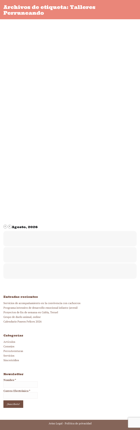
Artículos (9, 342)
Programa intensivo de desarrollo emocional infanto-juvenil (40, 308)
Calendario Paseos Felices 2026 (22, 321)
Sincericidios (11, 360)
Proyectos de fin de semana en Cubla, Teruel (30, 312)
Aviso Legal (55, 423)
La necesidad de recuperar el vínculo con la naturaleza (70, 189)
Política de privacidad (78, 423)
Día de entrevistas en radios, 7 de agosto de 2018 (61, 95)
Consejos (8, 346)
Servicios (8, 355)
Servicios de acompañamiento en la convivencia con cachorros (41, 303)
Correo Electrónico (16, 390)
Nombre (9, 380)
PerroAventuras (13, 351)
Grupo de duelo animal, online (22, 317)
